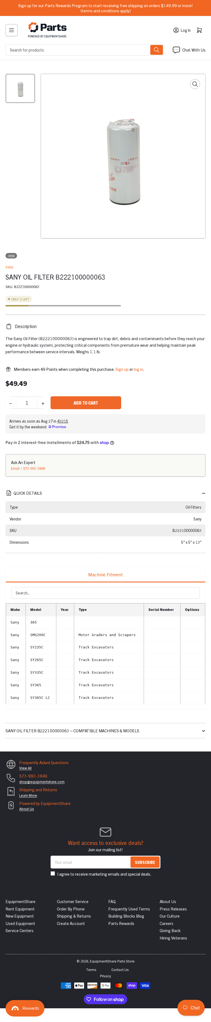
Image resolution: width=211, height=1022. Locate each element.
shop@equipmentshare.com (42, 781)
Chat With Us (194, 49)
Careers (166, 923)
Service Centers (19, 930)
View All (25, 767)
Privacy (105, 975)
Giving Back (170, 930)
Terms (91, 969)
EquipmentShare (20, 901)
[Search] (157, 50)
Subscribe (145, 862)
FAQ (112, 901)
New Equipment (19, 915)
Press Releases (173, 908)
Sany (9, 266)
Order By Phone (71, 908)
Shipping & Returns (74, 915)
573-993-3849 (34, 468)
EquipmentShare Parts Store (112, 961)
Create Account (71, 923)
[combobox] (84, 50)
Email (15, 468)
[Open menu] (11, 30)
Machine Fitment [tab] (105, 574)
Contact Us (120, 969)
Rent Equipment (20, 908)
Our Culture (170, 915)
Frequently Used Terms (129, 908)
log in (138, 369)
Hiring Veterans (173, 937)
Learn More (28, 795)
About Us (26, 808)
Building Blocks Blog (126, 915)
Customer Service (72, 901)
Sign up (122, 369)
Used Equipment (20, 923)
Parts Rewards (121, 923)
